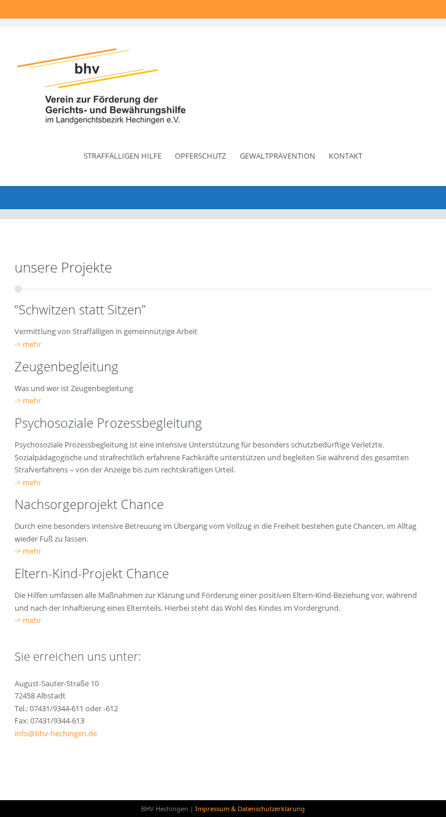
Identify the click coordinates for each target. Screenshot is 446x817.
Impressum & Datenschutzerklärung (250, 808)
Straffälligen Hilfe (122, 155)
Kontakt (345, 155)
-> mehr (28, 344)
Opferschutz (200, 155)
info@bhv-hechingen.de (56, 733)
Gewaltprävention (277, 155)
